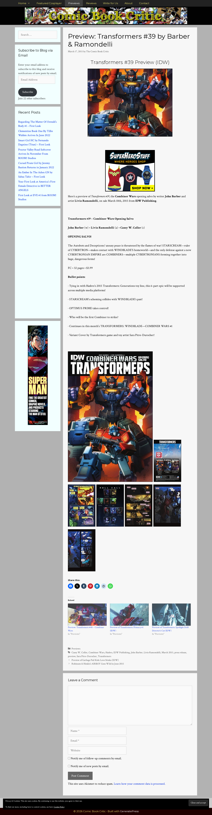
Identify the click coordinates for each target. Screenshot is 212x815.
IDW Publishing (121, 652)
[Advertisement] (43, 262)
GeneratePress (129, 811)
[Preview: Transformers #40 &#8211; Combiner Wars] (87, 615)
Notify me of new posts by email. (90, 766)
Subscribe (27, 92)
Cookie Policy (59, 807)
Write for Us (110, 3)
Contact (144, 3)
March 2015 (167, 652)
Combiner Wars (96, 652)
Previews (74, 3)
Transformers (104, 656)
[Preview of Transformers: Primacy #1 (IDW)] (129, 615)
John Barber (137, 652)
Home (22, 3)
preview (72, 656)
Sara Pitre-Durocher (87, 656)
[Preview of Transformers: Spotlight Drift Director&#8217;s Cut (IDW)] (171, 615)
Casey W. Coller (79, 652)
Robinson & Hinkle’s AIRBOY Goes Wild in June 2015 (98, 663)
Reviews (91, 3)
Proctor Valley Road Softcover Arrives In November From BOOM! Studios (34, 154)
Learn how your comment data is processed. (139, 784)
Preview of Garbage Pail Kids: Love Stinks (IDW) (95, 660)
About (128, 3)
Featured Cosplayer (49, 3)
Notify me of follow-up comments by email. (96, 758)
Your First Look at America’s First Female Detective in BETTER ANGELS (36, 186)
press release (180, 652)
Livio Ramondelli (152, 652)
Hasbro (109, 652)
